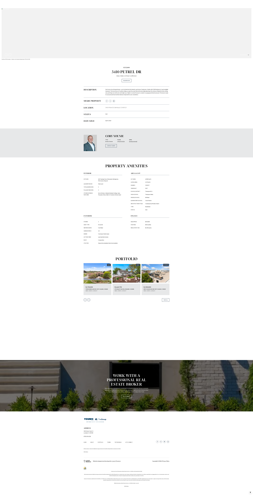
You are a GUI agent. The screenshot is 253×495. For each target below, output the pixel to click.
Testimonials (118, 442)
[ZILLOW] (168, 441)
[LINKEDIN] (161, 441)
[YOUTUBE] (164, 441)
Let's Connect (129, 442)
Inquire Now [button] (126, 80)
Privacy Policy (165, 461)
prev (6, 54)
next (9, 54)
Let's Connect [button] (126, 396)
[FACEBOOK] (157, 441)
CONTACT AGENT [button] (111, 145)
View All (166, 300)
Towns (109, 442)
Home (85, 442)
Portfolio (100, 442)
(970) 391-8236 (121, 141)
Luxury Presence (116, 461)
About (92, 442)
